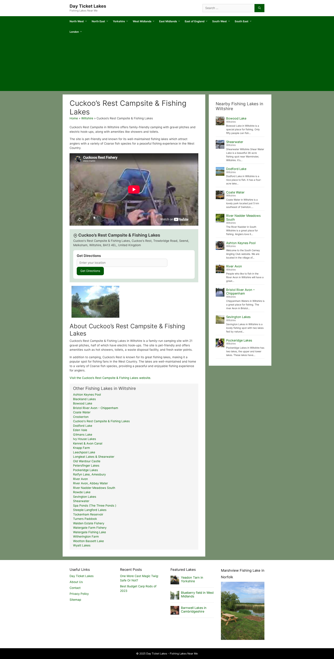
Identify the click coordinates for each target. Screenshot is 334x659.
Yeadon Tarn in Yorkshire (192, 579)
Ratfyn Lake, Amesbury (89, 474)
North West (77, 21)
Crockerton (81, 417)
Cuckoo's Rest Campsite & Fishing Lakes (101, 421)
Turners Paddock (85, 519)
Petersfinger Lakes (86, 465)
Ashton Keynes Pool (87, 394)
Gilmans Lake (82, 434)
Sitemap (75, 599)
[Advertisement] (167, 65)
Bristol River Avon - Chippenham (95, 408)
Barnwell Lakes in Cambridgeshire (193, 609)
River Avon (80, 479)
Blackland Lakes (84, 399)
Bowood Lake (82, 403)
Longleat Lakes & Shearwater (93, 456)
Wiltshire (87, 118)
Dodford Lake (82, 425)
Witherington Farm (86, 536)
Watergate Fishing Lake (89, 532)
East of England (194, 21)
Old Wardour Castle (86, 461)
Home (74, 118)
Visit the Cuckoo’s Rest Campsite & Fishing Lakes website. (110, 378)
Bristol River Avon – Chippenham (240, 291)
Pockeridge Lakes (85, 470)
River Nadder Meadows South (94, 488)
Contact (75, 588)
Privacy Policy (79, 594)
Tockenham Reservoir (88, 514)
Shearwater (81, 501)
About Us (76, 582)
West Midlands (142, 21)
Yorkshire (119, 21)
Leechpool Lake (84, 452)
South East (241, 21)
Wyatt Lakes (81, 545)
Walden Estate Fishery (88, 523)
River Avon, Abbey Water (90, 483)
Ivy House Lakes (84, 439)
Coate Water (81, 412)
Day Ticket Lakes (88, 6)
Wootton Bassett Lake (88, 541)
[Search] (259, 8)
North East (98, 21)
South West (219, 21)
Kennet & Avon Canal (87, 443)
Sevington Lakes (84, 496)
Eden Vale (80, 430)
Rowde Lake (81, 492)
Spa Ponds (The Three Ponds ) (94, 505)
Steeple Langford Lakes (89, 510)
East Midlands (168, 21)
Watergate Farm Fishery (89, 527)
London (74, 31)
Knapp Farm (81, 448)
